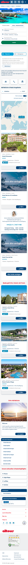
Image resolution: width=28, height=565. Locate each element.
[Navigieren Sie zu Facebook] (3, 523)
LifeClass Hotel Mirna (8, 308)
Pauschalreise (5, 25)
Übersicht (7, 54)
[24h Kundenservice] (14, 81)
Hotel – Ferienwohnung (17, 25)
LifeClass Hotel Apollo (8, 345)
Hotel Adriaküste (7, 493)
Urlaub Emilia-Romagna (8, 448)
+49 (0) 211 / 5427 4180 (14, 225)
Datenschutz (5, 556)
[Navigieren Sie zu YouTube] (13, 523)
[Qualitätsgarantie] (22, 81)
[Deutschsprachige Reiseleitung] (5, 81)
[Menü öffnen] (25, 2)
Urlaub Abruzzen (7, 442)
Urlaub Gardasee (7, 451)
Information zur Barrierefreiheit (17, 556)
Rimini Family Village (8, 382)
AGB (3, 553)
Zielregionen (20, 54)
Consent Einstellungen (19, 559)
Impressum (16, 553)
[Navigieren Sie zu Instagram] (7, 523)
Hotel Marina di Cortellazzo (9, 195)
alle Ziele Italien (7, 463)
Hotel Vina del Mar (7, 257)
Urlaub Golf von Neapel (8, 454)
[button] (6, 115)
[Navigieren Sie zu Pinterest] (10, 523)
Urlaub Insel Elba (7, 460)
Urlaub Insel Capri (7, 457)
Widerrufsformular (6, 559)
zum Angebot (20, 434)
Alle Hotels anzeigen (14, 274)
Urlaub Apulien (6, 445)
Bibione (4, 423)
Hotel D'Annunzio (7, 156)
